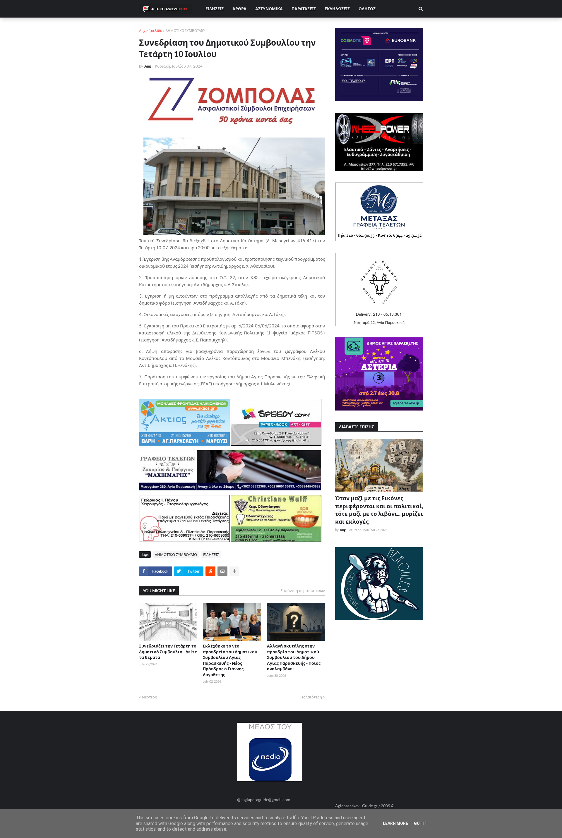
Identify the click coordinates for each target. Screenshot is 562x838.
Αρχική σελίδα (150, 30)
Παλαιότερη (311, 697)
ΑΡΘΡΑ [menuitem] (239, 8)
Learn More (395, 823)
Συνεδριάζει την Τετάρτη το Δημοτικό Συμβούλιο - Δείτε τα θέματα (168, 651)
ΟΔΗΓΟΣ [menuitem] (367, 8)
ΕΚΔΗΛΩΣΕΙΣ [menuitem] (337, 8)
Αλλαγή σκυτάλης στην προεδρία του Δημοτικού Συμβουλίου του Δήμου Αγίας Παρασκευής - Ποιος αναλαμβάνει (294, 657)
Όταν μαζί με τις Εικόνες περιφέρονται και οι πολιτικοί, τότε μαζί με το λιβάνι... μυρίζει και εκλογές (379, 510)
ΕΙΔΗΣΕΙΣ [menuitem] (214, 8)
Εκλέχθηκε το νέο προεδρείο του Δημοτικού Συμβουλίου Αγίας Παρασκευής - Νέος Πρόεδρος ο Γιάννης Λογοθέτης (230, 660)
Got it (420, 823)
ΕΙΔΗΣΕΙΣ (211, 554)
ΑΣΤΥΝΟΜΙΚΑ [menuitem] (269, 8)
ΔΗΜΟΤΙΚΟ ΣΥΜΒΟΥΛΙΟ (185, 30)
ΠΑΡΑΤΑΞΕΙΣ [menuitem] (304, 8)
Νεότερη (149, 697)
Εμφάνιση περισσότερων (302, 590)
